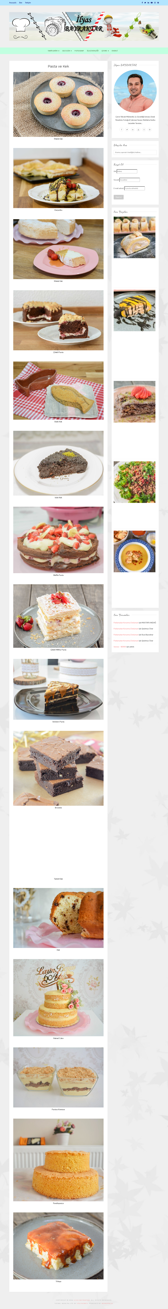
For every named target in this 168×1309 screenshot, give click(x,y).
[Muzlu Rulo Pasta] (134, 237)
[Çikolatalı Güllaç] (134, 402)
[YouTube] (152, 3)
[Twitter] (145, 3)
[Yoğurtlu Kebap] (134, 482)
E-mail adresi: (119, 188)
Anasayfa (12, 3)
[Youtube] (138, 130)
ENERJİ (115, 51)
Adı (115, 171)
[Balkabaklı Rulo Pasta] (134, 310)
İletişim (28, 3)
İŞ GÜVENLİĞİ (93, 51)
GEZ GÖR (66, 51)
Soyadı (116, 180)
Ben (20, 3)
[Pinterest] (158, 3)
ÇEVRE (104, 51)
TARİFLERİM (53, 51)
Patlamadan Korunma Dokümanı (126, 623)
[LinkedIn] (148, 3)
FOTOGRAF (79, 51)
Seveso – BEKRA (120, 647)
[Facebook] (142, 3)
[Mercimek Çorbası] (134, 551)
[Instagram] (155, 3)
